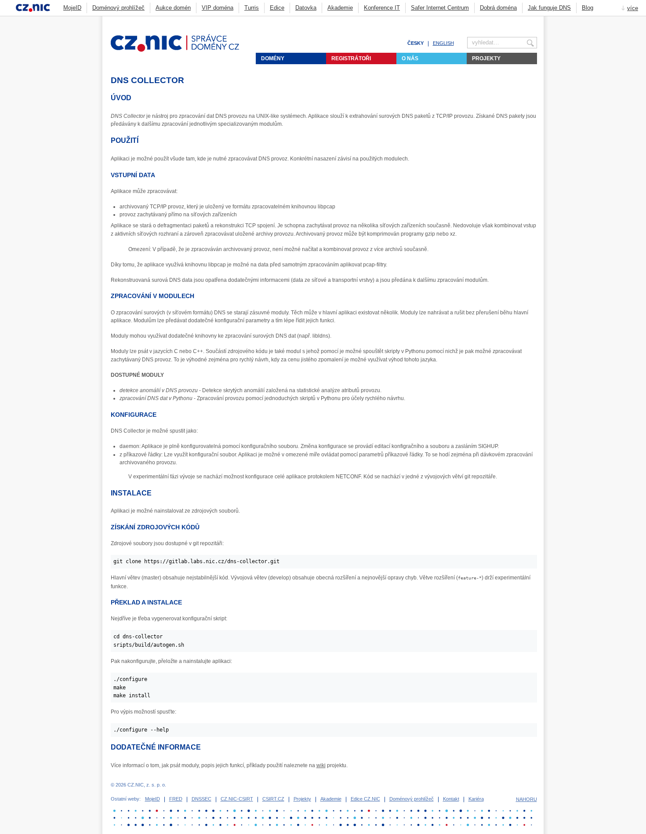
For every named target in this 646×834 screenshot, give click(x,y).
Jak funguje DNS (549, 7)
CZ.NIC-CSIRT (237, 798)
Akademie (340, 7)
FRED (175, 798)
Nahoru (526, 799)
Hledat (533, 20)
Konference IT (382, 7)
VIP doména (217, 7)
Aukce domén (173, 7)
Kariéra (476, 798)
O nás (410, 58)
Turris (251, 7)
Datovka (305, 7)
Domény (272, 58)
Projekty (486, 58)
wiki (321, 765)
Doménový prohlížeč (118, 7)
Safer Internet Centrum (440, 7)
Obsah (511, 20)
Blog (587, 7)
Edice (277, 7)
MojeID (72, 7)
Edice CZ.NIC (365, 798)
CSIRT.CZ (273, 798)
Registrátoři (351, 58)
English (443, 43)
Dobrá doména (498, 7)
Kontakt (451, 798)
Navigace (523, 20)
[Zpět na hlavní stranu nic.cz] (180, 50)
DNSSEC (201, 798)
